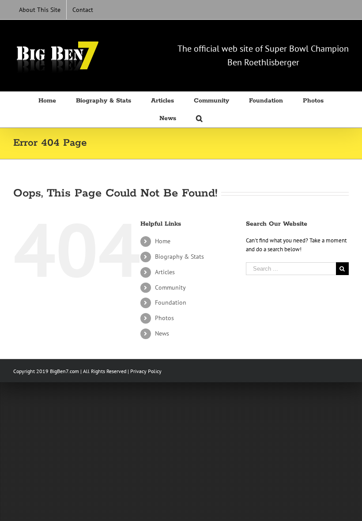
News (162, 333)
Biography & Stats (179, 256)
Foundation (170, 302)
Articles (165, 272)
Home (162, 241)
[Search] (199, 118)
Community (170, 287)
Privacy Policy (146, 371)
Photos (164, 318)
